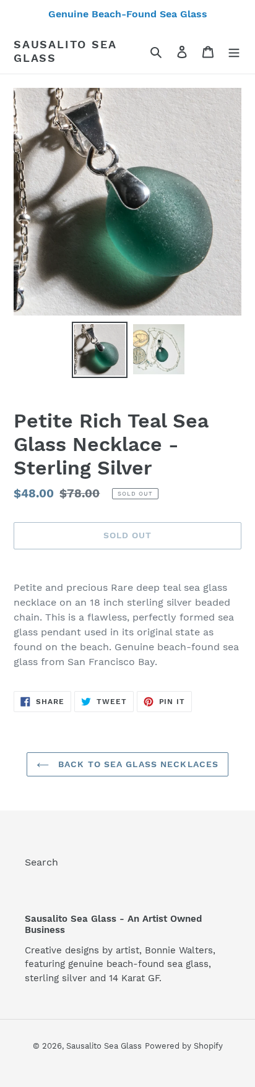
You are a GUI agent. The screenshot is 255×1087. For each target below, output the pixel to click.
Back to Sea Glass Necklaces (136, 764)
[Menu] (234, 51)
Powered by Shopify (184, 1045)
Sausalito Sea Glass (65, 51)
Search (41, 862)
